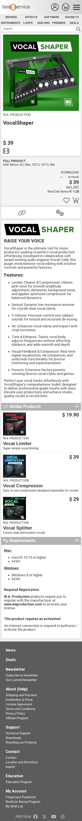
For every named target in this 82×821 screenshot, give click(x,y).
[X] (44, 816)
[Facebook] (35, 816)
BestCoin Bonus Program (23, 801)
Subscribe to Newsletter (22, 675)
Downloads (13, 737)
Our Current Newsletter (21, 680)
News (11, 650)
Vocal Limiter (17, 443)
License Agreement (19, 704)
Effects (31, 17)
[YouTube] (53, 816)
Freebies (58, 22)
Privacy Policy (15, 713)
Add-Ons (43, 22)
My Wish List (14, 806)
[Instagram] (62, 816)
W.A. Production (17, 114)
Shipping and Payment (21, 695)
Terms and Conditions (20, 709)
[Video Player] (6, 152)
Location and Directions (22, 762)
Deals (74, 22)
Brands (11, 17)
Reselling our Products (21, 742)
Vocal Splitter (17, 528)
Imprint (10, 766)
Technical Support (18, 733)
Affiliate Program (17, 718)
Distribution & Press (19, 699)
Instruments (10, 22)
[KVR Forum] (23, 816)
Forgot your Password (20, 797)
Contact (11, 757)
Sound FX (72, 17)
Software (51, 17)
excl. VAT (72, 187)
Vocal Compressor (23, 485)
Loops (28, 22)
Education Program (19, 782)
